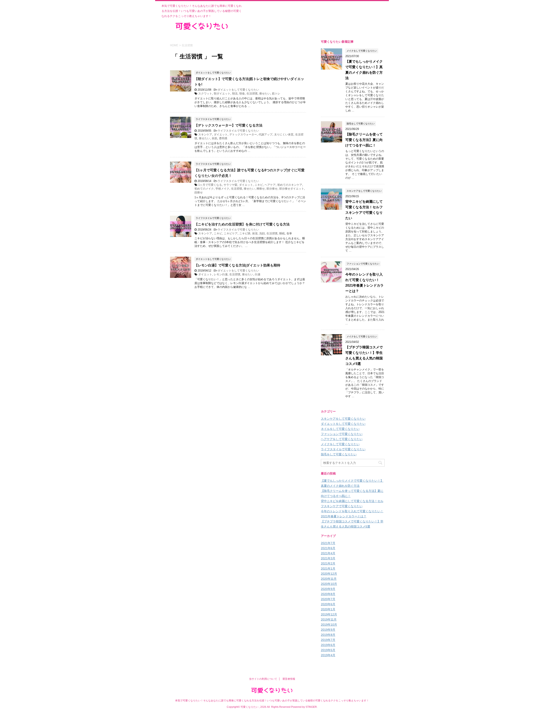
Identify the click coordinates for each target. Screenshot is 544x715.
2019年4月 (328, 655)
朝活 (235, 93)
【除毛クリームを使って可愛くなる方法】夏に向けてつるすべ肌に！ (364, 139)
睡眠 (282, 233)
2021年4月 (328, 553)
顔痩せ (198, 192)
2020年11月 (329, 578)
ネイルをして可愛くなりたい (340, 429)
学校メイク (222, 188)
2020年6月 (328, 604)
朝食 (242, 93)
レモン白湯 (221, 274)
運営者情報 (288, 678)
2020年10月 (329, 584)
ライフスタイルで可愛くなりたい (238, 130)
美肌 (214, 138)
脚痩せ (260, 188)
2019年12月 (329, 614)
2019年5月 (328, 650)
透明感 (223, 138)
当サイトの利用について (263, 678)
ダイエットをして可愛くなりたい (238, 89)
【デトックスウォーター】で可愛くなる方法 (228, 125)
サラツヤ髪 (230, 184)
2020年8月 (328, 594)
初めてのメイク (204, 188)
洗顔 (262, 233)
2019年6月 (328, 645)
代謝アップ (265, 134)
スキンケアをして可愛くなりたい (343, 418)
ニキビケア (231, 233)
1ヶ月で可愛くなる (210, 184)
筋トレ (276, 93)
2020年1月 (328, 609)
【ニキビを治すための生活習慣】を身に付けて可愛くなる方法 (242, 224)
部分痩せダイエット (291, 188)
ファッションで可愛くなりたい (342, 434)
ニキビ (259, 184)
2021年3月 (328, 558)
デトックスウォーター (243, 134)
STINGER (311, 706)
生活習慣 (252, 93)
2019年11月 (329, 619)
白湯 (257, 274)
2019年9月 (328, 629)
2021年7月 (328, 543)
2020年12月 (329, 573)
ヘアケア (270, 184)
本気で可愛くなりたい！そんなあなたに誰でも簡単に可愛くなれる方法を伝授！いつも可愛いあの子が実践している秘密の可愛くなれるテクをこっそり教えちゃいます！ (272, 700)
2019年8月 (328, 634)
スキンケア (205, 134)
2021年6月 (328, 548)
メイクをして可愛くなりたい (340, 444)
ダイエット (221, 134)
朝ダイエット (222, 93)
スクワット (205, 93)
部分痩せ (272, 188)
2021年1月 (328, 568)
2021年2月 (328, 563)
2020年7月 (328, 599)
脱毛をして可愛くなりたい (339, 454)
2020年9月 (328, 589)
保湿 (255, 233)
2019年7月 (328, 640)
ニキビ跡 (244, 233)
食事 (289, 233)
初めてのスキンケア (289, 184)
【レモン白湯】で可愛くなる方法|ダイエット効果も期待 (237, 265)
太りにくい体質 (283, 134)
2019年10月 (329, 624)
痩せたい (264, 93)
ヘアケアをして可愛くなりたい (342, 439)
